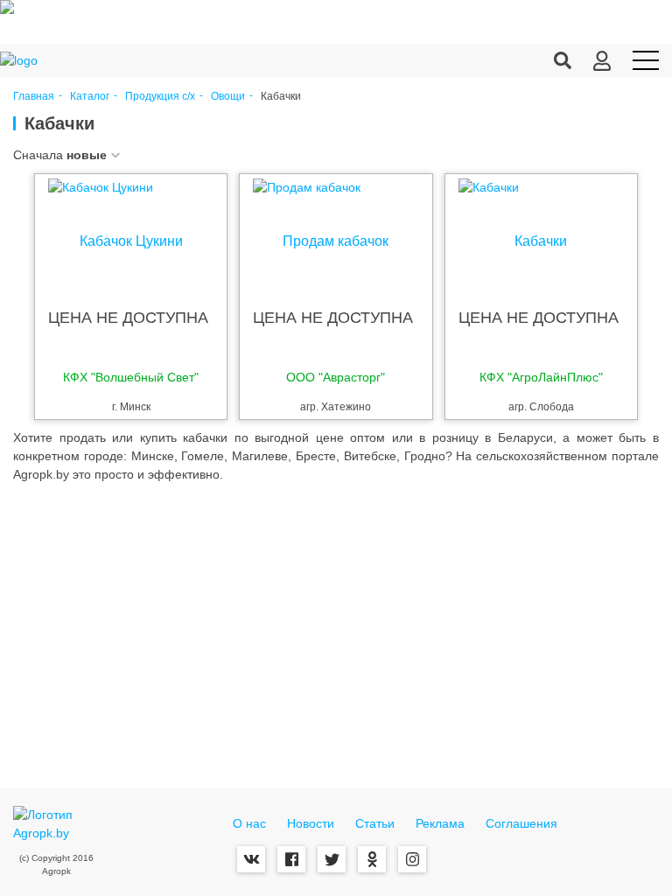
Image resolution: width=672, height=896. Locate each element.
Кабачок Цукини (131, 241)
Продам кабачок (335, 241)
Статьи (375, 823)
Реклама (440, 823)
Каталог (89, 96)
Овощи (228, 96)
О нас (249, 823)
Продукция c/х (160, 96)
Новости (310, 823)
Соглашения (521, 823)
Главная (33, 96)
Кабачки (540, 241)
